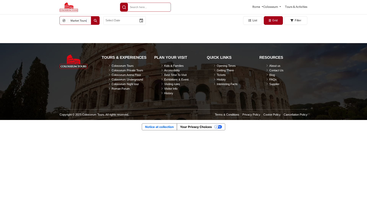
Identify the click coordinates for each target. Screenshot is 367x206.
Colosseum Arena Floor (126, 74)
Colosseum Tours (123, 65)
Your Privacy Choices (196, 127)
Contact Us (276, 70)
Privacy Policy (251, 114)
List (255, 20)
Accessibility (172, 70)
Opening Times (226, 65)
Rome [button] (256, 7)
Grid (275, 20)
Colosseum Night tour (125, 84)
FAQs (273, 79)
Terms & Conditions (227, 114)
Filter (298, 20)
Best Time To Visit (175, 74)
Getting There (225, 70)
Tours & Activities (296, 7)
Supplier (274, 84)
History (168, 93)
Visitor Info (170, 88)
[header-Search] (124, 7)
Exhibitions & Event (176, 79)
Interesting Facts (227, 84)
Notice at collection (159, 127)
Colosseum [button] (271, 7)
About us (274, 65)
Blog (272, 74)
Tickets (221, 74)
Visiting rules (172, 84)
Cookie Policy (272, 114)
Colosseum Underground (127, 79)
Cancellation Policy (295, 114)
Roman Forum (121, 88)
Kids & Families (174, 65)
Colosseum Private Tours (127, 70)
